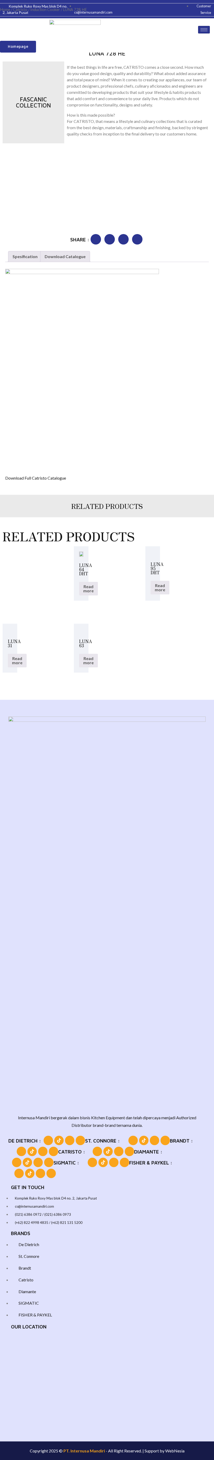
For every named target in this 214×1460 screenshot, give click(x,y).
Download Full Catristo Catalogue (35, 477)
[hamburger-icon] (204, 29)
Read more (88, 588)
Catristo (20, 9)
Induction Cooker (45, 9)
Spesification (25, 256)
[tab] (25, 256)
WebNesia (175, 1450)
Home (5, 9)
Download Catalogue (65, 256)
